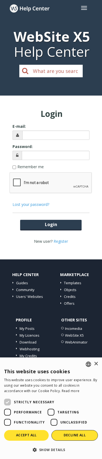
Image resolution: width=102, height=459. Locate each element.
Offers (69, 303)
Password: (23, 146)
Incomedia (73, 328)
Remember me (30, 166)
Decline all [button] (75, 435)
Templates (72, 282)
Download (28, 342)
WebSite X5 (74, 335)
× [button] (96, 364)
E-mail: (19, 126)
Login (51, 224)
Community (25, 289)
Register (61, 241)
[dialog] (51, 408)
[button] (51, 449)
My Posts (27, 328)
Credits (70, 296)
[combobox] (88, 364)
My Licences (29, 335)
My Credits (28, 355)
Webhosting (29, 349)
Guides (22, 282)
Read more (71, 391)
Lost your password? (31, 204)
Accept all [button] (26, 435)
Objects (70, 289)
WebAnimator (76, 342)
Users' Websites (29, 296)
